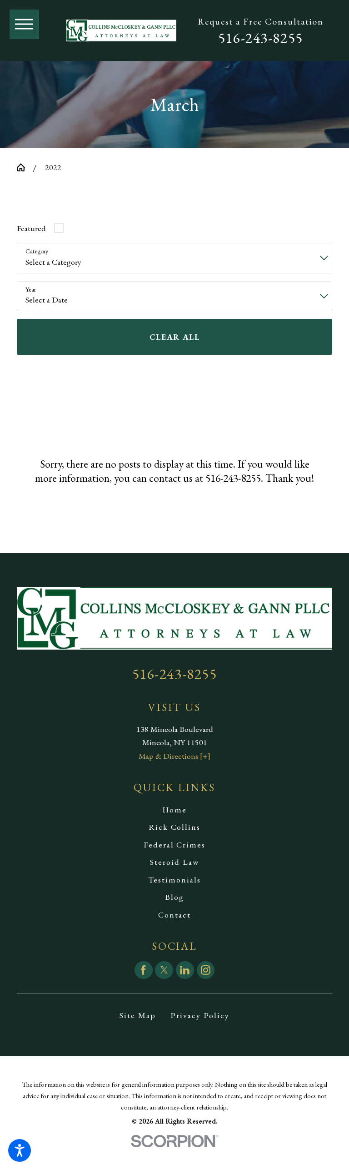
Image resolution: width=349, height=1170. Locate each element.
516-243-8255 (260, 37)
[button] (19, 1150)
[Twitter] (164, 970)
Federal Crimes (175, 844)
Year (30, 289)
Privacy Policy (199, 1015)
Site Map (138, 1015)
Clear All (175, 337)
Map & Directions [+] (174, 756)
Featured (31, 228)
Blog (174, 897)
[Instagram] (206, 970)
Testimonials (174, 879)
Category (36, 251)
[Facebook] (144, 970)
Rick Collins (175, 827)
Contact (174, 914)
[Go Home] (25, 167)
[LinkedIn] (185, 970)
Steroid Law (174, 862)
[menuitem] (174, 809)
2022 (53, 167)
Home (174, 809)
